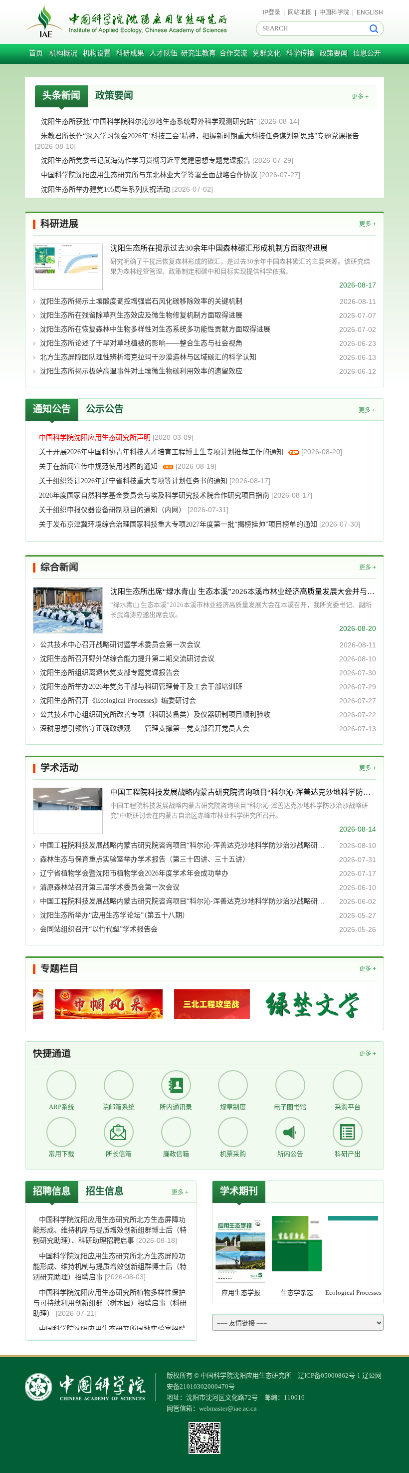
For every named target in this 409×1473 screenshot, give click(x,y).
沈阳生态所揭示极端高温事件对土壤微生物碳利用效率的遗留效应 (141, 371)
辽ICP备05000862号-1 (329, 1375)
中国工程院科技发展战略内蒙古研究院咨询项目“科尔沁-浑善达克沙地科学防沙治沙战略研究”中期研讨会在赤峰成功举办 (243, 792)
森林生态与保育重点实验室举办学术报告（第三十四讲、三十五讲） (144, 859)
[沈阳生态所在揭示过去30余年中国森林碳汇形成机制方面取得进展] (68, 267)
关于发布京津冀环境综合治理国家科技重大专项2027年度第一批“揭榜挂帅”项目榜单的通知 (179, 524)
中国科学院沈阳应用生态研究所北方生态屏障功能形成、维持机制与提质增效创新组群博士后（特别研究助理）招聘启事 (110, 1266)
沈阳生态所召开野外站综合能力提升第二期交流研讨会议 (127, 658)
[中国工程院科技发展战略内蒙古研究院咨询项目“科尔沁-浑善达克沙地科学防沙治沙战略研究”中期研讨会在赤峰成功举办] (68, 811)
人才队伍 (164, 53)
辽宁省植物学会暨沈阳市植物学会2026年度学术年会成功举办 (134, 873)
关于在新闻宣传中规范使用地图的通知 (99, 466)
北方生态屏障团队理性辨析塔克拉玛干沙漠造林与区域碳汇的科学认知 (148, 357)
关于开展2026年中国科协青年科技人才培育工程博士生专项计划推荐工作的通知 (162, 452)
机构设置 (97, 53)
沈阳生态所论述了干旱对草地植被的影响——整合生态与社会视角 (141, 343)
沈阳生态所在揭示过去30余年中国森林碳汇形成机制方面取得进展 (219, 248)
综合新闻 (59, 567)
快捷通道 (52, 1053)
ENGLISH (370, 12)
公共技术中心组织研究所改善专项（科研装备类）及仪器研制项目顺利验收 (155, 714)
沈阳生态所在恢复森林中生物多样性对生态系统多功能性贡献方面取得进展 (155, 329)
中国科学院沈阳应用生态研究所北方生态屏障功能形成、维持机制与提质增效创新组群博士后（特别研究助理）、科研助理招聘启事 (110, 1230)
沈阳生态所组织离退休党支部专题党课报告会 (110, 672)
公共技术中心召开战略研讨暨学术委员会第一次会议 (120, 644)
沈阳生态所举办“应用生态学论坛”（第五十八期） (114, 915)
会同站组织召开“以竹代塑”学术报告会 (99, 929)
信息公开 (367, 53)
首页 (36, 53)
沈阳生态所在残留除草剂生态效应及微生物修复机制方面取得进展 (141, 315)
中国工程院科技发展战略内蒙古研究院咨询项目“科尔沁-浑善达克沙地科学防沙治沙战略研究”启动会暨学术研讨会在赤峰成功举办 (184, 901)
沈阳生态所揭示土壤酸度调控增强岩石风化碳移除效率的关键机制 (141, 301)
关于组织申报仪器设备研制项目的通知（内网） (113, 510)
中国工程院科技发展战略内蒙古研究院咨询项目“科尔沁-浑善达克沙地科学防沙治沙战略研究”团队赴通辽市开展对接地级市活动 (184, 845)
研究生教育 (198, 53)
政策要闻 (334, 53)
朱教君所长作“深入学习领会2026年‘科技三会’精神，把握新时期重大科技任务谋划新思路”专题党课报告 (200, 136)
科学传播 (300, 53)
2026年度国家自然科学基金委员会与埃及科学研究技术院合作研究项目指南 (155, 495)
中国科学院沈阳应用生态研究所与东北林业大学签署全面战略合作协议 (150, 175)
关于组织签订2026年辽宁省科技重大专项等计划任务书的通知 (134, 481)
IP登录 (271, 12)
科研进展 (59, 224)
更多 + (360, 96)
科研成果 (130, 53)
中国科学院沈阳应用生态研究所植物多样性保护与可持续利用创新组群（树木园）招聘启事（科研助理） (110, 1303)
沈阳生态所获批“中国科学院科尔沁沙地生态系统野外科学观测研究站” (149, 121)
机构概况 (63, 53)
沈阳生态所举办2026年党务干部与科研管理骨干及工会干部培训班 (141, 686)
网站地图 (300, 12)
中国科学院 (334, 12)
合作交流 (233, 53)
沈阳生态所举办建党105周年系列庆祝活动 (106, 189)
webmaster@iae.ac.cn (228, 1408)
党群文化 (267, 53)
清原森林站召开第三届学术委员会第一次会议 (110, 887)
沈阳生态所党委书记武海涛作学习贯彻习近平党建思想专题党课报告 (146, 160)
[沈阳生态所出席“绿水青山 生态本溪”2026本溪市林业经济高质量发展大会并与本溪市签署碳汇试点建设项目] (68, 610)
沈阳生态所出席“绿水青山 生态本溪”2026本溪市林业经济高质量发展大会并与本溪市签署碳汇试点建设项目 (243, 591)
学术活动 (59, 768)
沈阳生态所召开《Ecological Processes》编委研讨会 (118, 700)
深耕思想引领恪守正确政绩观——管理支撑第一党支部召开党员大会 (144, 728)
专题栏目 (59, 968)
